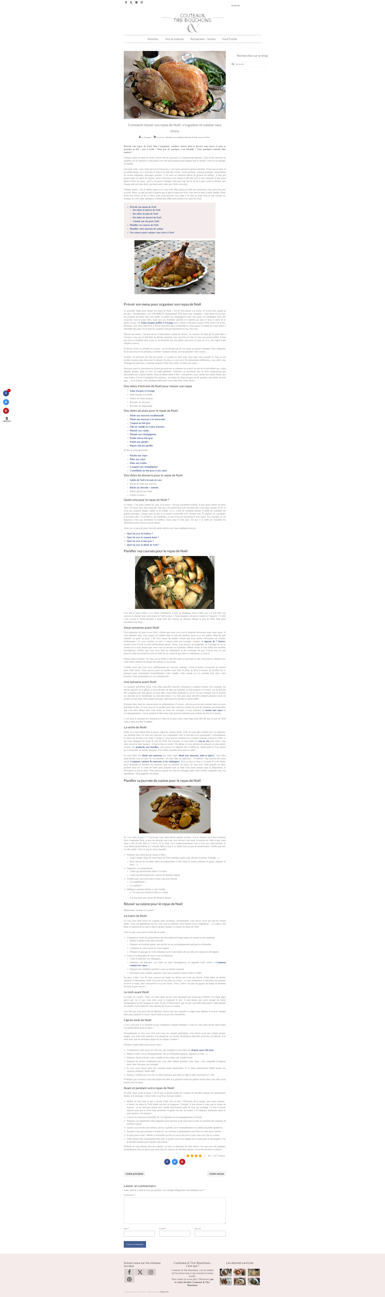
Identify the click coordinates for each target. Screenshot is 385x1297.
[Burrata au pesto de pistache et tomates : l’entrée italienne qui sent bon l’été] (240, 1272)
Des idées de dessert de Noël (147, 217)
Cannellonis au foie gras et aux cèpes (148, 470)
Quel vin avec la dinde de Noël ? (143, 545)
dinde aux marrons (152, 755)
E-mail (162, 1228)
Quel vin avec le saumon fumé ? (143, 537)
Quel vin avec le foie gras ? (140, 541)
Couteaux (147, 137)
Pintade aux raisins (139, 430)
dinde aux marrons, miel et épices (196, 755)
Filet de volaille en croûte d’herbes (147, 427)
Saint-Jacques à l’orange (142, 391)
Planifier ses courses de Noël (144, 225)
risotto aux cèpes (214, 710)
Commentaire (129, 1195)
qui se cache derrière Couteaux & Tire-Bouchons (193, 1282)
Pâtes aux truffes (138, 463)
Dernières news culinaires (175, 137)
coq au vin (203, 741)
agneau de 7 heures (214, 641)
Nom (126, 1228)
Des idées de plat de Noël (145, 213)
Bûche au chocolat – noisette (144, 487)
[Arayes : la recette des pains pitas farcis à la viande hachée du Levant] (226, 1281)
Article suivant (216, 1174)
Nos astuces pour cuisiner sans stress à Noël (152, 232)
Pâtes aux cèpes (138, 459)
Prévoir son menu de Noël (143, 207)
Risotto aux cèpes (138, 455)
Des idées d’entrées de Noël (146, 210)
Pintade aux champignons (143, 434)
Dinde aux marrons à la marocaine (147, 419)
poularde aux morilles (147, 747)
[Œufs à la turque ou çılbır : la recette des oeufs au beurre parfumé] (240, 1281)
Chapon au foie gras (140, 423)
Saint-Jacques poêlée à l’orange (157, 322)
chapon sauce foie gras (202, 1050)
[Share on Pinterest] (182, 1163)
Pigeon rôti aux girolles (141, 445)
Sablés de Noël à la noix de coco (146, 480)
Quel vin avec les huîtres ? (140, 533)
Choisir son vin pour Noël (146, 221)
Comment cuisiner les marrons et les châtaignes (154, 761)
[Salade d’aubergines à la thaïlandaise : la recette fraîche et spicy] (254, 1281)
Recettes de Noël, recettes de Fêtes (197, 137)
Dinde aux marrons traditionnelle (147, 415)
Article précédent (134, 1174)
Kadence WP (164, 1292)
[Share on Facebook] (167, 1163)
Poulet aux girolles (139, 442)
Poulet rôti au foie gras (141, 438)
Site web (198, 1228)
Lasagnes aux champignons (144, 467)
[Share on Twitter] (175, 1163)
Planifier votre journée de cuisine (146, 228)
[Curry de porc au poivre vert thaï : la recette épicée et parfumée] (226, 1272)
